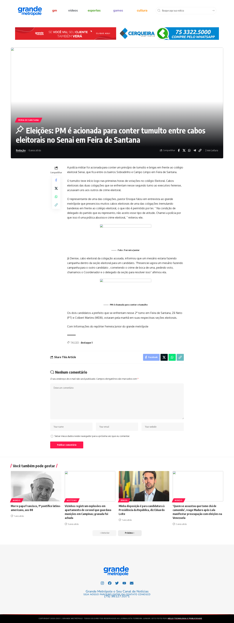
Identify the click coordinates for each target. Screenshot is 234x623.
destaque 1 (87, 342)
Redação (21, 150)
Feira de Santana (28, 120)
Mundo (17, 500)
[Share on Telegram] (194, 150)
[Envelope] (131, 583)
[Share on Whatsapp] (189, 150)
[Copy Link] (200, 150)
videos (73, 10)
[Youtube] (124, 583)
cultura (142, 10)
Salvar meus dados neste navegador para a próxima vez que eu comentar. (92, 436)
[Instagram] (102, 583)
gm (54, 10)
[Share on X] (184, 150)
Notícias (72, 500)
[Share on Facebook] (178, 150)
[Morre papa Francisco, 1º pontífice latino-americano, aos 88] (36, 486)
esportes (94, 10)
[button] (130, 533)
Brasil (124, 500)
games (118, 10)
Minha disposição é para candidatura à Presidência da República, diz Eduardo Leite (142, 510)
